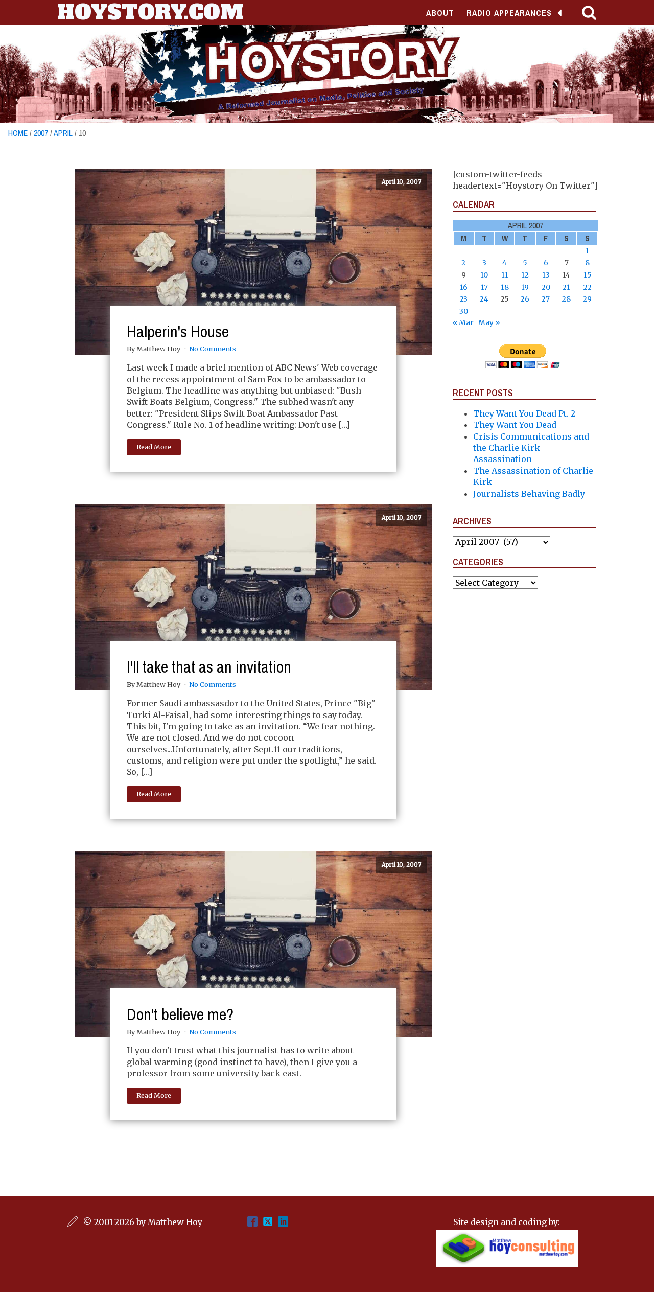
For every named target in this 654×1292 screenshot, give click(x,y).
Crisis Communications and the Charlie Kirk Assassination (531, 448)
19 (525, 287)
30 (463, 311)
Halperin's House (178, 331)
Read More (153, 447)
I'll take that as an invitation (209, 667)
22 (587, 287)
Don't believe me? (180, 1014)
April (63, 133)
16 (464, 287)
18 (505, 287)
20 (546, 287)
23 (464, 299)
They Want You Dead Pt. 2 (524, 413)
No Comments (212, 348)
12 (525, 275)
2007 (41, 133)
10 (484, 275)
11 (504, 275)
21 (566, 287)
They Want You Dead (514, 425)
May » (489, 322)
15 (587, 275)
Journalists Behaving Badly (529, 494)
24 (484, 299)
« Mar (463, 322)
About (440, 12)
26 (525, 299)
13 (546, 275)
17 (484, 287)
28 (566, 299)
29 (587, 299)
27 (546, 299)
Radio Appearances (509, 12)
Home (18, 133)
